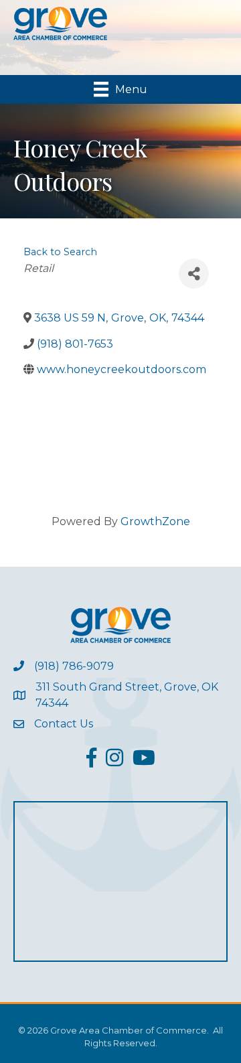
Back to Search (60, 252)
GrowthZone (155, 521)
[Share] (194, 274)
